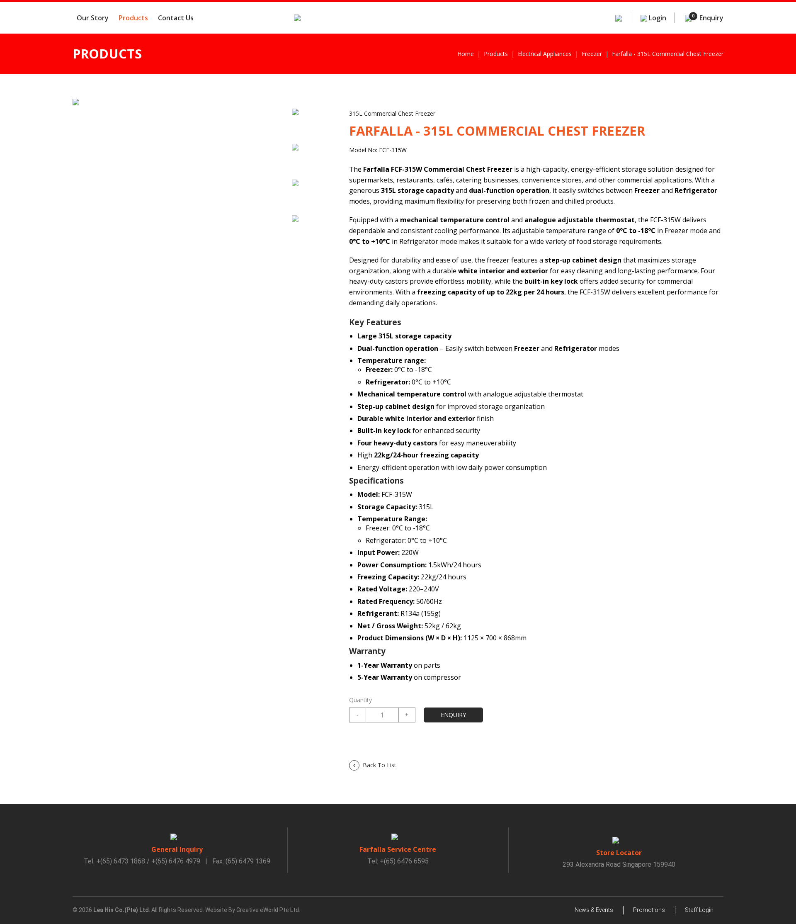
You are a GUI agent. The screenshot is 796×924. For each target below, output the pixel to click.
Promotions (649, 910)
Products (133, 17)
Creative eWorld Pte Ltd (267, 910)
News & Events (594, 910)
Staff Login (699, 910)
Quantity (360, 700)
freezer (592, 54)
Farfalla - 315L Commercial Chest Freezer (667, 54)
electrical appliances (545, 54)
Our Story (93, 17)
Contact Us (176, 17)
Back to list (379, 765)
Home (465, 54)
